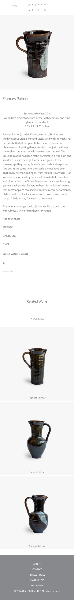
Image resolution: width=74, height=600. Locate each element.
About (37, 564)
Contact (37, 569)
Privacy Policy (37, 575)
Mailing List (37, 580)
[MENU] (5, 7)
